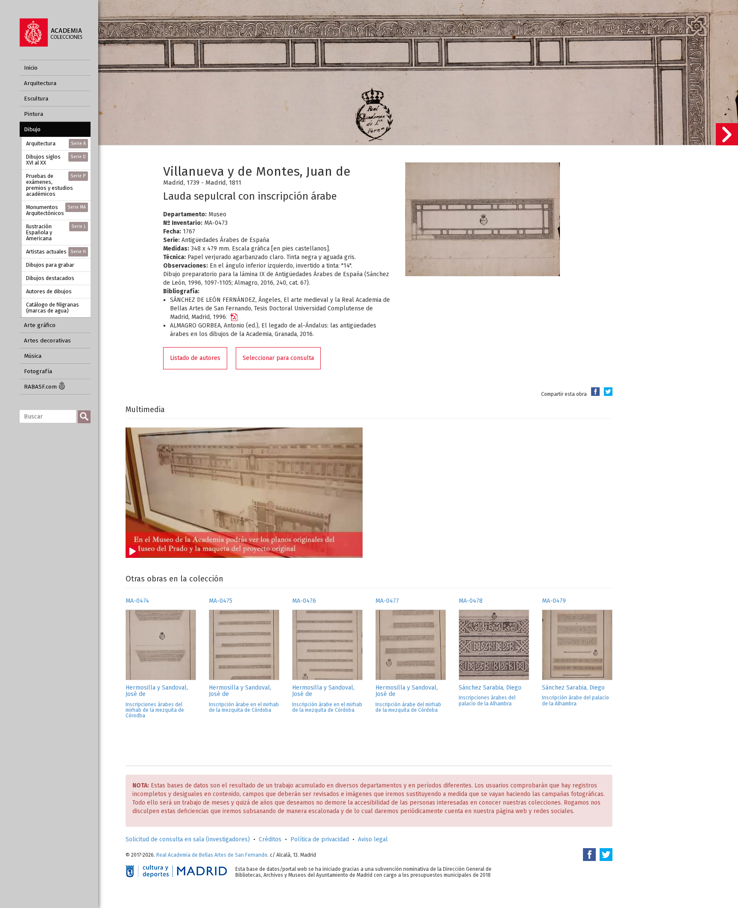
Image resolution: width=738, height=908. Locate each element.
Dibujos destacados (50, 278)
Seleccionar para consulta (278, 358)
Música (32, 356)
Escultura (36, 98)
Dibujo (32, 129)
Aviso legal (373, 839)
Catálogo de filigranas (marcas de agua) (52, 307)
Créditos (270, 839)
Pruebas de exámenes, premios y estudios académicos (56, 185)
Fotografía (38, 371)
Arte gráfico (40, 325)
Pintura (33, 114)
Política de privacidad (319, 839)
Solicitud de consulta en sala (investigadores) (188, 839)
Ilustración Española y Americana (56, 232)
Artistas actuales (56, 251)
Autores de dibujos (49, 291)
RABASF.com (41, 386)
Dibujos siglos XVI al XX (56, 159)
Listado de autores (195, 358)
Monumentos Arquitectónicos (56, 210)
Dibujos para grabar (50, 265)
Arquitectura (40, 83)
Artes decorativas (47, 340)
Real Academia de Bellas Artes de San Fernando (211, 855)
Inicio (31, 67)
